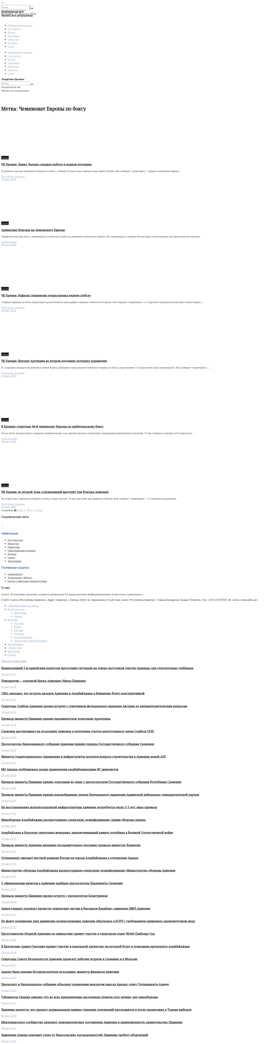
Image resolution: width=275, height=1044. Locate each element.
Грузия (18, 630)
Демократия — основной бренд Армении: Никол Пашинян (43, 681)
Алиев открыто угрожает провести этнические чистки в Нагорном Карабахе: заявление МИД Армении (75, 908)
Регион (11, 32)
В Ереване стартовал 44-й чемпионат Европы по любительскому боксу (52, 426)
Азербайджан (23, 637)
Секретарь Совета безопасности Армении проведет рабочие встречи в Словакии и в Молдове (69, 959)
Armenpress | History (20, 577)
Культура (12, 42)
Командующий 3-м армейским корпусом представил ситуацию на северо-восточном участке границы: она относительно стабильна (97, 668)
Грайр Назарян (9, 242)
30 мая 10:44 (8, 876)
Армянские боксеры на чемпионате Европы (33, 230)
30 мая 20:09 (8, 788)
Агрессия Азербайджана (30, 641)
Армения (20, 613)
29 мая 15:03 (8, 990)
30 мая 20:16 (8, 775)
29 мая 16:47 (8, 965)
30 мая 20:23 (8, 737)
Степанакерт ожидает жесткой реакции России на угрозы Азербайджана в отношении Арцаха (69, 858)
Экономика (14, 35)
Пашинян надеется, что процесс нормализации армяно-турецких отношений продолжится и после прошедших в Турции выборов (96, 1010)
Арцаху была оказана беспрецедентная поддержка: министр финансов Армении (60, 972)
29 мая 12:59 (8, 1016)
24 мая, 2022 (8, 507)
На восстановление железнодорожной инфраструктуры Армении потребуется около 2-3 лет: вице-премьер (79, 807)
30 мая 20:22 (8, 750)
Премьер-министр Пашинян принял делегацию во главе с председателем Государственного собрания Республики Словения (91, 782)
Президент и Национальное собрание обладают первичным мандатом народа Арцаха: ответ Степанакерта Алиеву (85, 984)
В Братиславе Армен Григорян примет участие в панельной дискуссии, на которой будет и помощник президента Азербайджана (95, 946)
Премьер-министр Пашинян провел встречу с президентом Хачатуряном (54, 896)
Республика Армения (13, 176)
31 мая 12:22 (8, 674)
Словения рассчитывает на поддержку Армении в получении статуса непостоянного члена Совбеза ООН (77, 731)
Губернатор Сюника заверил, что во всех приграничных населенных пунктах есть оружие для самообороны (79, 997)
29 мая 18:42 (8, 927)
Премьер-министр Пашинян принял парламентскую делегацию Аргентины (55, 719)
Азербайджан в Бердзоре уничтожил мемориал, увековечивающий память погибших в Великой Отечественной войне (87, 832)
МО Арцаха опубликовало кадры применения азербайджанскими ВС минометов (59, 769)
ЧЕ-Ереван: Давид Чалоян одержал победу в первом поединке (46, 164)
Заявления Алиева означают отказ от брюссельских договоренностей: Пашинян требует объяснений (74, 1035)
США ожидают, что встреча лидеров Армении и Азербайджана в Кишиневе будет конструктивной (73, 693)
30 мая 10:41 (8, 889)
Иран (17, 627)
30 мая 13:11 (8, 813)
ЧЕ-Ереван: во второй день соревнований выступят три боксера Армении (55, 492)
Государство (14, 28)
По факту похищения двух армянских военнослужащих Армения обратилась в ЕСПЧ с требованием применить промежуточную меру (98, 921)
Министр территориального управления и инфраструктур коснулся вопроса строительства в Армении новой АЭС (83, 756)
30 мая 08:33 (8, 914)
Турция (19, 634)
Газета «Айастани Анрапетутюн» (27, 581)
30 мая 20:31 (8, 712)
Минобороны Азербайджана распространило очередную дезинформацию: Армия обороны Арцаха (73, 820)
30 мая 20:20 (8, 763)
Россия (19, 623)
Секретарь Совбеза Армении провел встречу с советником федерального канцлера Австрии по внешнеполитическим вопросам (94, 706)
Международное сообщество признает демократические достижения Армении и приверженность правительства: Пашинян (91, 1022)
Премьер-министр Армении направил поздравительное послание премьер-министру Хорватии (71, 845)
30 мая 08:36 (8, 902)
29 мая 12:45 (8, 1041)
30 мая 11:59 (8, 864)
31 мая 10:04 (8, 699)
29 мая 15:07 (8, 977)
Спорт (11, 46)
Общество (13, 39)
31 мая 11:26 (8, 687)
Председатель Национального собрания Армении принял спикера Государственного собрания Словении (77, 744)
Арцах (18, 616)
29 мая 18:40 (8, 940)
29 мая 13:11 (8, 1003)
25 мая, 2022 (8, 310)
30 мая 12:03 (8, 838)
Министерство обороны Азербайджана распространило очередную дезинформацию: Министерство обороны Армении (88, 870)
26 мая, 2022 (8, 179)
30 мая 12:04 (8, 826)
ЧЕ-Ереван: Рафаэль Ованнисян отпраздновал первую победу (46, 295)
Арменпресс (15, 574)
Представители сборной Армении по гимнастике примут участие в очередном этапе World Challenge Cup (78, 934)
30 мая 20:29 (8, 725)
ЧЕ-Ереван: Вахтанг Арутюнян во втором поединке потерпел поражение (54, 361)
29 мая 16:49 (8, 952)
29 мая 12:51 (8, 1028)
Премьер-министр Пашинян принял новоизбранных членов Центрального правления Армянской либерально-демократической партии (100, 795)
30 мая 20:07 (8, 800)
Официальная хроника (20, 25)
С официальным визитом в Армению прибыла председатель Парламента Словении (62, 883)
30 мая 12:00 (8, 851)
